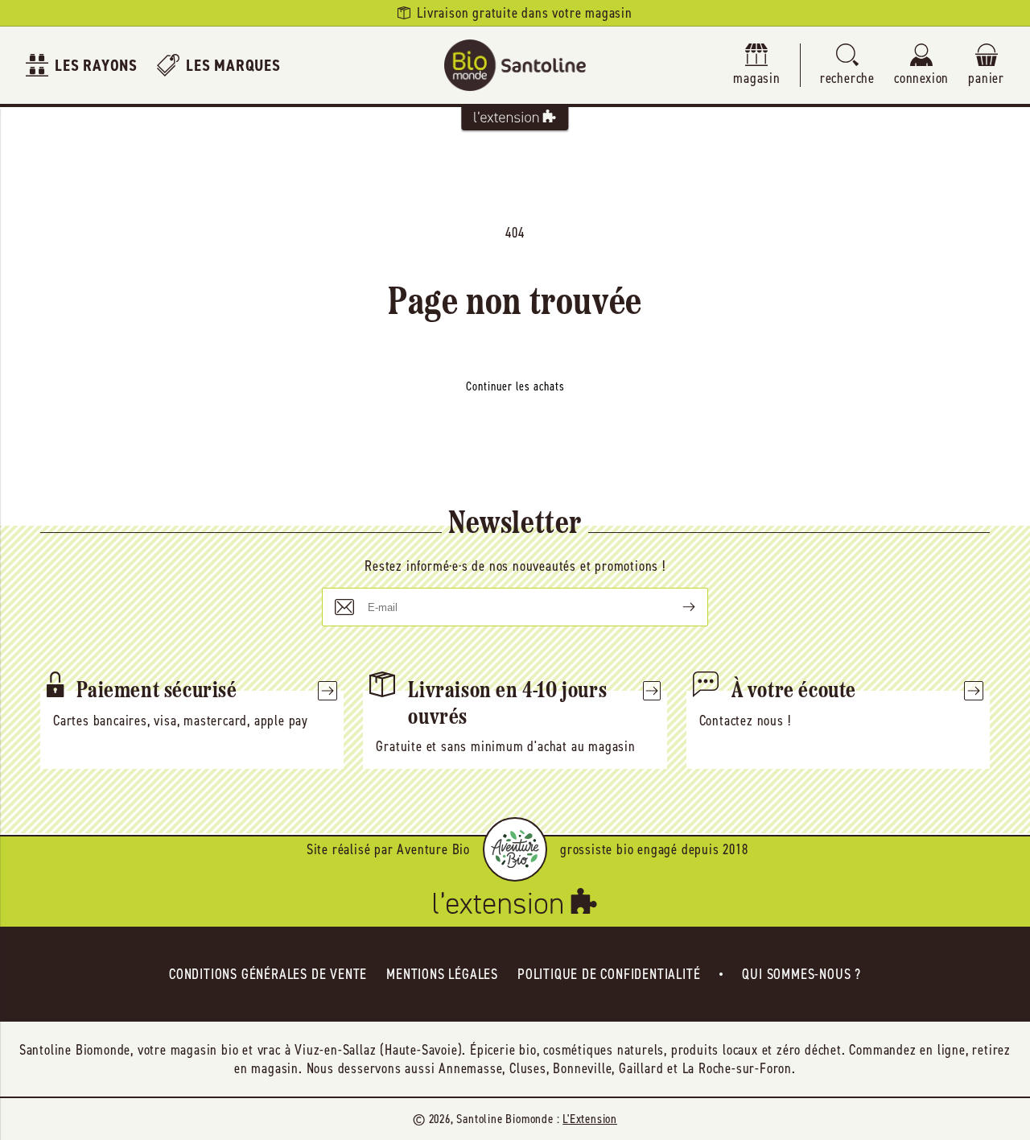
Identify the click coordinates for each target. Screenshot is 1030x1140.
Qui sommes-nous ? (801, 974)
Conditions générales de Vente (268, 974)
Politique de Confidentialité (608, 974)
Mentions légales (442, 974)
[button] (847, 65)
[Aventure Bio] (515, 849)
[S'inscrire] (676, 607)
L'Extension (589, 1118)
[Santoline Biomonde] (515, 65)
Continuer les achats (515, 386)
